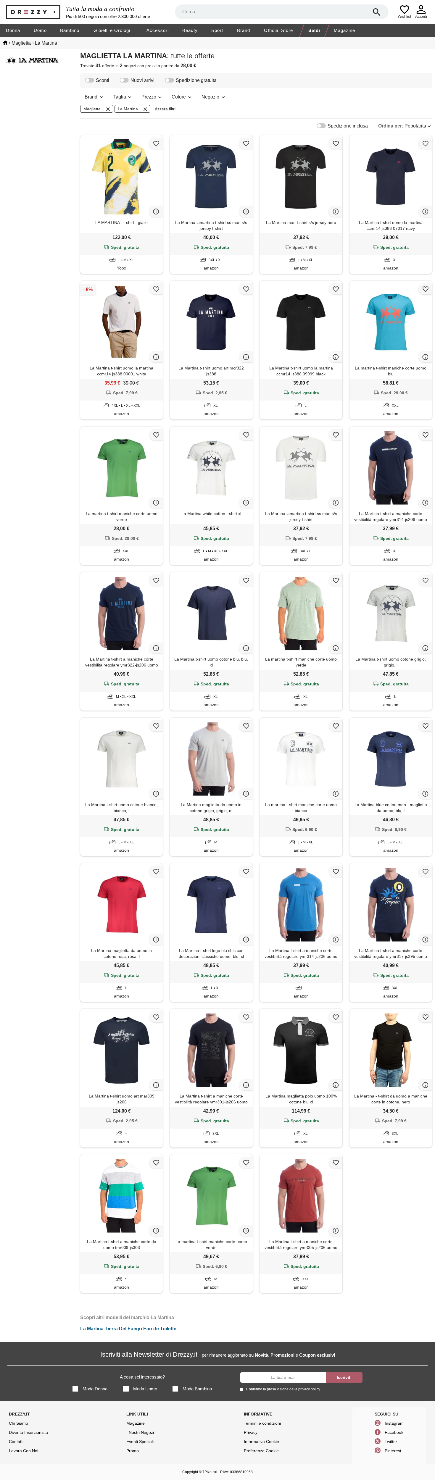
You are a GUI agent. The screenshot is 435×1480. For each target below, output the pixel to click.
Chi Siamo (18, 1423)
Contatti (16, 1441)
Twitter (391, 1441)
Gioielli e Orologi (112, 30)
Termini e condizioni (262, 1423)
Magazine (344, 30)
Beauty (190, 30)
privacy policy (309, 1389)
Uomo (40, 30)
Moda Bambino (197, 1388)
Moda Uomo (145, 1388)
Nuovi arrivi (142, 80)
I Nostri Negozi (140, 1432)
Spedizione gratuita (196, 80)
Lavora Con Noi (23, 1450)
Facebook (394, 1432)
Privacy (250, 1432)
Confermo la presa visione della (283, 1389)
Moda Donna (95, 1388)
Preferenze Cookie (261, 1450)
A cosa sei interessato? (142, 1376)
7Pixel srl (209, 1472)
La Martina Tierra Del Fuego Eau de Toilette (128, 1328)
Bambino (69, 30)
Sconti (102, 80)
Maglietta (92, 108)
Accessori (157, 30)
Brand (243, 30)
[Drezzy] (34, 12)
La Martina (128, 108)
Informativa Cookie (261, 1441)
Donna (13, 30)
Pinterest (393, 1450)
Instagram (394, 1423)
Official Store (278, 30)
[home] (5, 43)
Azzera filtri (165, 108)
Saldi (314, 30)
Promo (132, 1450)
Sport (217, 30)
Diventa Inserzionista (28, 1432)
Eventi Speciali (140, 1441)
